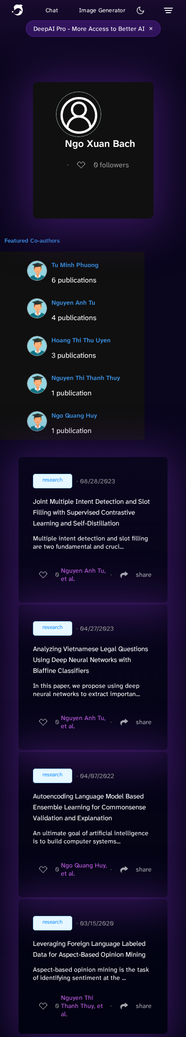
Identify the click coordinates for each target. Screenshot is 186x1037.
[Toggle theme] (140, 10)
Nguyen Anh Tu (73, 302)
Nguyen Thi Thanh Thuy (85, 378)
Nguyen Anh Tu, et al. (83, 574)
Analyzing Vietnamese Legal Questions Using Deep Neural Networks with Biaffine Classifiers (90, 659)
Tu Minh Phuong (74, 265)
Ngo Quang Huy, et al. (84, 869)
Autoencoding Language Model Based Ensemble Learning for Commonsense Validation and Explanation (89, 807)
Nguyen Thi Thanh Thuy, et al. (82, 1005)
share (144, 574)
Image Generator (102, 10)
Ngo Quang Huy (74, 415)
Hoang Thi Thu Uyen (81, 340)
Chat (52, 10)
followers (111, 165)
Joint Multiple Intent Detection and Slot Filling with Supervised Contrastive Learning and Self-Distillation (91, 512)
